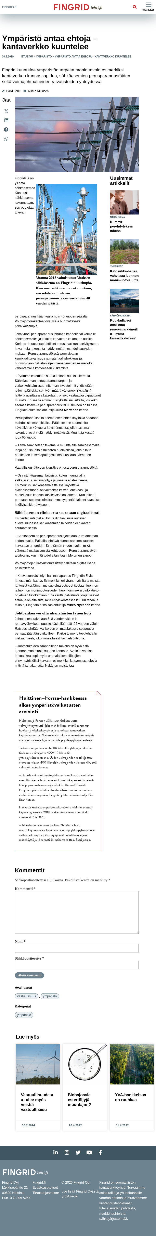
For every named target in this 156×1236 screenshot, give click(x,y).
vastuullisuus (26, 996)
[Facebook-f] (100, 1153)
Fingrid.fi (9, 7)
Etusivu (27, 56)
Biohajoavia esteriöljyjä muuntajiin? (79, 1100)
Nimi (20, 941)
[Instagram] (67, 1153)
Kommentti (25, 888)
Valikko (148, 10)
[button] (134, 7)
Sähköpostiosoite (29, 958)
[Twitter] (78, 1153)
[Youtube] (89, 1153)
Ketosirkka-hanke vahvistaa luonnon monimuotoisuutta (124, 276)
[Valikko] (149, 5)
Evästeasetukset (45, 1187)
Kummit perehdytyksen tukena (121, 226)
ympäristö (50, 996)
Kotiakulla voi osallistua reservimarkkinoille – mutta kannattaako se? (124, 329)
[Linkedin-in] (56, 1153)
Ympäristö (44, 56)
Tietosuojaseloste (45, 1193)
